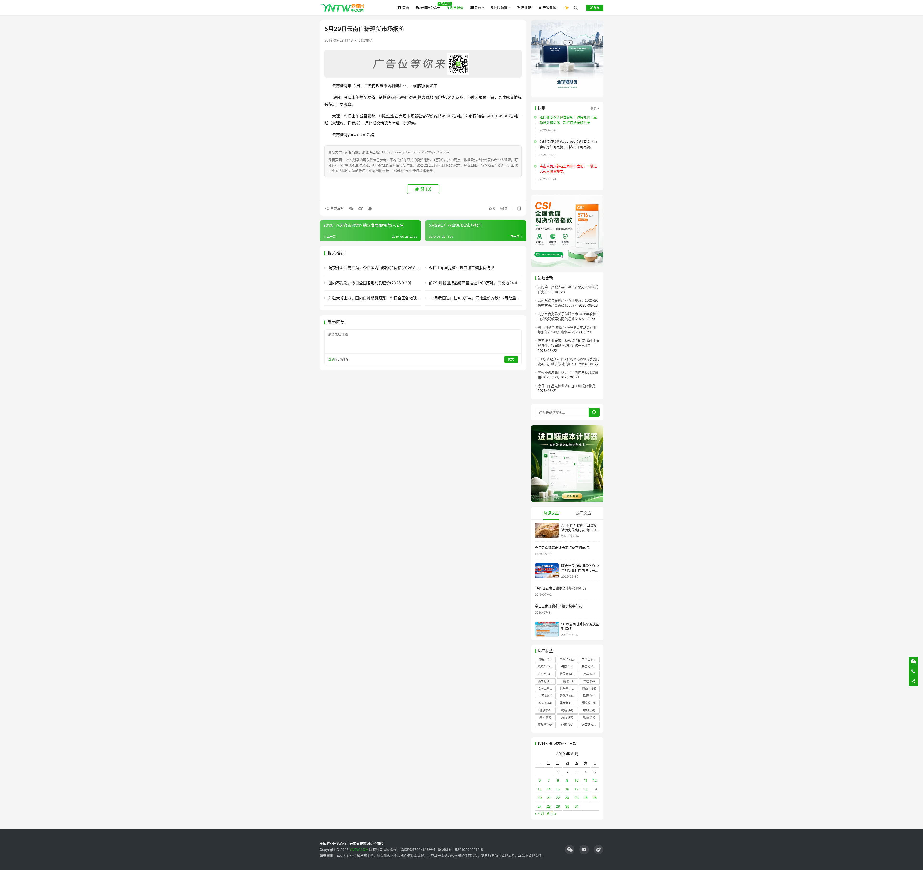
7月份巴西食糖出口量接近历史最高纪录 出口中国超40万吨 (580, 530)
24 (576, 798)
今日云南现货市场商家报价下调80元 (562, 548)
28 (549, 806)
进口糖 (590, 724)
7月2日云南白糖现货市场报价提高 (560, 588)
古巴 (589, 681)
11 (585, 780)
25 (586, 798)
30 (567, 806)
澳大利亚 (568, 703)
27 (540, 806)
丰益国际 (590, 659)
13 (540, 789)
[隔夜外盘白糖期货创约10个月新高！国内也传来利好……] (547, 570)
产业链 (526, 8)
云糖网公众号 (430, 8)
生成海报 (336, 208)
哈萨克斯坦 (547, 688)
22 (558, 798)
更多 (593, 108)
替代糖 (567, 696)
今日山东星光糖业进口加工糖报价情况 (566, 386)
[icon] (569, 849)
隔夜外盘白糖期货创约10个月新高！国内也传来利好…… (580, 570)
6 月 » (551, 813)
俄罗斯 (567, 674)
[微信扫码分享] (351, 208)
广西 (545, 696)
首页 (405, 8)
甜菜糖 (589, 703)
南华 (589, 674)
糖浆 (545, 710)
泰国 (545, 703)
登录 (331, 359)
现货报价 (456, 8)
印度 (567, 681)
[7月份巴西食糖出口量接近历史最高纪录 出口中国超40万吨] (547, 530)
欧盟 (589, 696)
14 (549, 789)
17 (576, 789)
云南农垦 (590, 667)
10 (577, 780)
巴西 (589, 688)
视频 (589, 717)
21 (549, 798)
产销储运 (549, 8)
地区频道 (500, 8)
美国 (545, 717)
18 (586, 789)
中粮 (545, 659)
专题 (477, 8)
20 (540, 798)
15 (558, 789)
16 (567, 789)
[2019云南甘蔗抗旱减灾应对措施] (547, 629)
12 (595, 780)
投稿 (596, 7)
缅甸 (589, 710)
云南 (567, 667)
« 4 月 (539, 813)
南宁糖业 (546, 681)
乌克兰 (545, 667)
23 (567, 798)
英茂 (567, 717)
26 (595, 798)
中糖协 (567, 659)
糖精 (567, 710)
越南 (567, 724)
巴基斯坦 (568, 688)
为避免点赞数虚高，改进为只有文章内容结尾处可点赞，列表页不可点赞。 (568, 144)
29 (558, 806)
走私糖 (545, 724)
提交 (511, 359)
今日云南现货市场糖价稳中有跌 (558, 606)
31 (577, 806)
